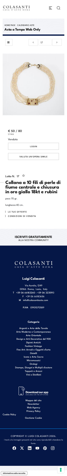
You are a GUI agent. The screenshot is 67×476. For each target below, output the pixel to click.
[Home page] (16, 8)
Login (33, 146)
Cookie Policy (9, 414)
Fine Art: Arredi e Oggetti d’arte (34, 349)
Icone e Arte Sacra (33, 356)
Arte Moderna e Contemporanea (33, 331)
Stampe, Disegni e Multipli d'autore (33, 367)
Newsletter (33, 403)
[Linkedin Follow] (29, 448)
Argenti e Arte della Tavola (33, 328)
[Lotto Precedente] (33, 42)
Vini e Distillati (33, 374)
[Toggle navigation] (50, 8)
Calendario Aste (25, 25)
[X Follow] (22, 448)
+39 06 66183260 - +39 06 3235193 (35, 292)
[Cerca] (58, 8)
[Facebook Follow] (14, 448)
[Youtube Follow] (37, 448)
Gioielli (33, 353)
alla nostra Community (33, 238)
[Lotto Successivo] (57, 42)
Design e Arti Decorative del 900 (33, 338)
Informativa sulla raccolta (14, 473)
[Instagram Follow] (52, 448)
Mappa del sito (33, 400)
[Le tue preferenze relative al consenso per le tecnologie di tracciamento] (60, 469)
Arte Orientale (33, 335)
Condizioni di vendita (22, 216)
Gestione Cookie (33, 417)
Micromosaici (33, 360)
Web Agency (33, 407)
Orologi (33, 363)
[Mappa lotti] (33, 390)
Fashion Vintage (33, 346)
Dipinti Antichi (33, 342)
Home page (9, 25)
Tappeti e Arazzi (33, 371)
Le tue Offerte (17, 211)
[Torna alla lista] (9, 42)
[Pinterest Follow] (45, 448)
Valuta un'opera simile (33, 156)
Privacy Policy (33, 411)
